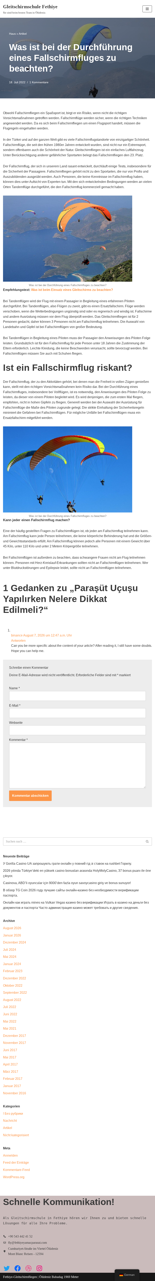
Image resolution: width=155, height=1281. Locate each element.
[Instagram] (39, 1268)
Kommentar (18, 740)
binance (17, 635)
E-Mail (14, 705)
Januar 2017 (12, 1086)
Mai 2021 (9, 1028)
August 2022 (12, 1000)
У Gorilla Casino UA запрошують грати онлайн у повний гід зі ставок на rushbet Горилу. (67, 863)
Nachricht (10, 1120)
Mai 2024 (9, 956)
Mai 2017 (9, 1057)
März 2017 (10, 1071)
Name (14, 688)
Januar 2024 (12, 964)
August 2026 (12, 928)
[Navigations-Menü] (147, 8)
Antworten (18, 640)
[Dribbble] (28, 1268)
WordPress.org (13, 1177)
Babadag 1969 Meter (65, 1277)
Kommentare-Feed (16, 1170)
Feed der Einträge (16, 1162)
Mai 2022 (9, 1021)
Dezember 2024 (14, 942)
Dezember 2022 (14, 978)
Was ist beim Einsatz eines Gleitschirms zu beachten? (72, 290)
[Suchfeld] (147, 841)
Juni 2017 (10, 1050)
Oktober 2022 (12, 985)
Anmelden (10, 1155)
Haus (12, 33)
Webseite (16, 722)
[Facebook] (17, 1268)
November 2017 (14, 1043)
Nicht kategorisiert (16, 1135)
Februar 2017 (12, 1078)
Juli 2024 (9, 949)
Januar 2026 (12, 935)
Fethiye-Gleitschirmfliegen (20, 1277)
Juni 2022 (10, 1014)
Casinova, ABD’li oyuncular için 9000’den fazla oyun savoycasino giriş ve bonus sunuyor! (67, 883)
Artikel (23, 33)
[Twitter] (6, 1268)
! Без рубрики (13, 1113)
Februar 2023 (12, 971)
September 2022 (15, 992)
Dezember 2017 (14, 1035)
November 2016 (14, 1093)
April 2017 (10, 1064)
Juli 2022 (9, 1007)
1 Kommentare (38, 82)
